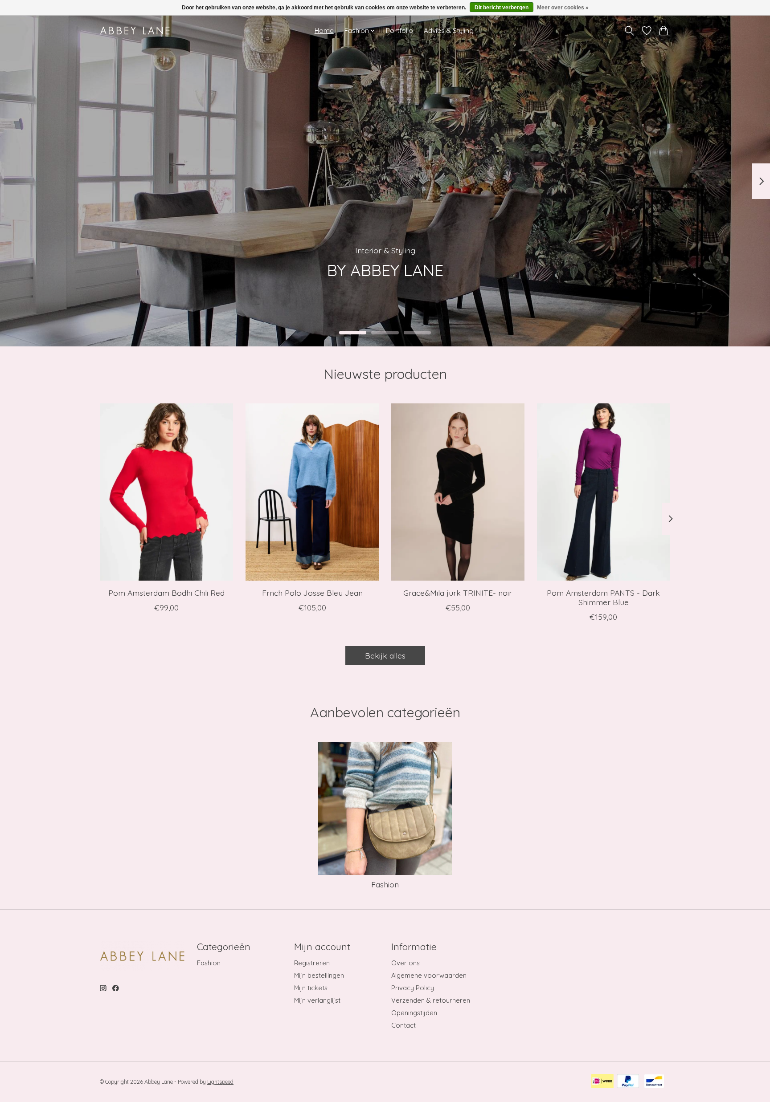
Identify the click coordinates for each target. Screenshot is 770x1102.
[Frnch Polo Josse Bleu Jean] (312, 492)
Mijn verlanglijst (317, 1000)
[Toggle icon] (629, 31)
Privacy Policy (412, 988)
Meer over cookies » (563, 7)
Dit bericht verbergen (501, 7)
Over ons (405, 963)
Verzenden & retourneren (430, 1000)
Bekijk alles (385, 655)
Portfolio (399, 30)
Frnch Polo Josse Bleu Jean (312, 593)
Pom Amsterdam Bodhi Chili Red (166, 593)
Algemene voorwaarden (429, 975)
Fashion (385, 884)
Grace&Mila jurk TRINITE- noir (457, 593)
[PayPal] (628, 1082)
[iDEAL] (602, 1082)
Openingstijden (414, 1012)
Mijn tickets (311, 988)
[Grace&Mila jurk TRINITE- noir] (457, 492)
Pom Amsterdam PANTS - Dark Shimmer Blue (603, 597)
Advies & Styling (449, 30)
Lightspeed (220, 1081)
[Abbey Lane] (135, 30)
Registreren (312, 963)
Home (324, 30)
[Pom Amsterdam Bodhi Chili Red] (166, 492)
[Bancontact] (654, 1082)
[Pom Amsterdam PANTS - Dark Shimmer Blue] (603, 492)
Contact (403, 1025)
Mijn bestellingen (319, 975)
